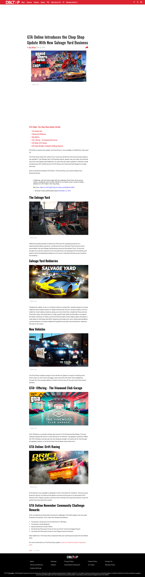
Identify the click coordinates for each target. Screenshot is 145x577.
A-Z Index (91, 565)
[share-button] (86, 47)
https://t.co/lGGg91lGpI (47, 187)
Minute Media (11, 573)
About (32, 561)
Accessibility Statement (72, 565)
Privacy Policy (69, 561)
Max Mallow (32, 47)
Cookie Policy (92, 561)
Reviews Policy (110, 565)
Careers (53, 565)
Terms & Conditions (36, 565)
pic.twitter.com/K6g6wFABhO (65, 187)
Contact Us (108, 561)
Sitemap (53, 561)
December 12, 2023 (64, 191)
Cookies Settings (35, 568)
